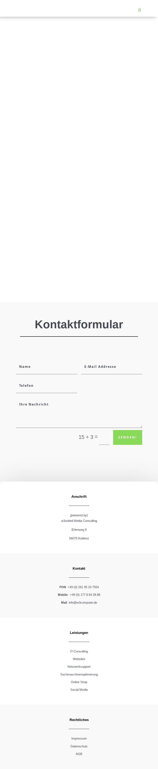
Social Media (79, 689)
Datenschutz (79, 746)
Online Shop (79, 682)
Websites (79, 659)
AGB (79, 754)
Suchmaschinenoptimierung (79, 674)
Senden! (127, 437)
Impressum (79, 738)
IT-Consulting (79, 651)
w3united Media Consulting (79, 520)
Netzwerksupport (79, 666)
